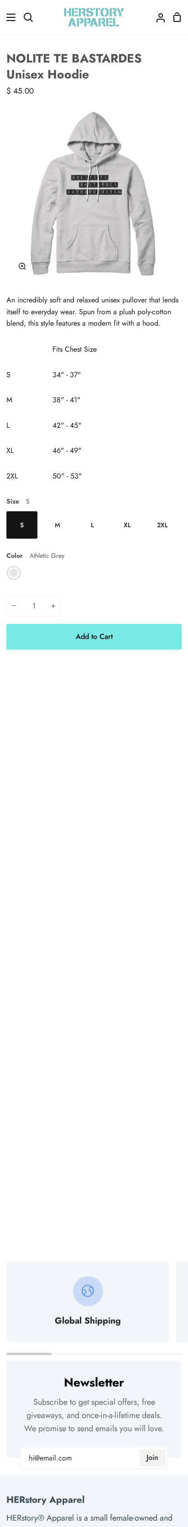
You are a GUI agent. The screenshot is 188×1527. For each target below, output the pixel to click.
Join (152, 1457)
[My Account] (157, 17)
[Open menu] (8, 17)
